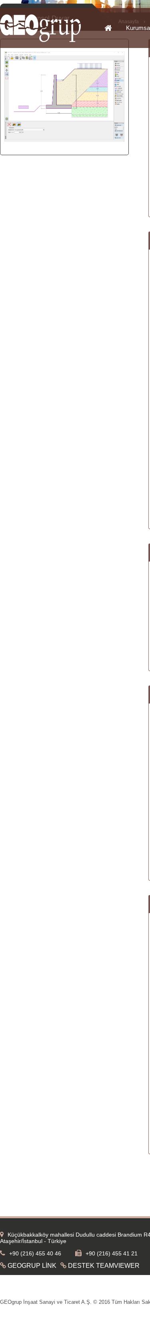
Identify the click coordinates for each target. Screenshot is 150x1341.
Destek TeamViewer (104, 1265)
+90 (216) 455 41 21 (112, 1253)
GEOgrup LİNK (32, 1265)
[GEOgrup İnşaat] (40, 40)
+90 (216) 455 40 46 (35, 1253)
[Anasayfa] (115, 28)
